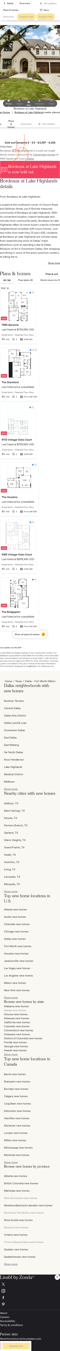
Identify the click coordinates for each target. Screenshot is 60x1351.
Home (8, 681)
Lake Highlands (13, 767)
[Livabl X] (30, 1284)
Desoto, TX (10, 818)
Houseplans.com (31, 1338)
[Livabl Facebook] (30, 1297)
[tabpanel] (30, 464)
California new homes (17, 1022)
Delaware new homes (17, 1034)
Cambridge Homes (44, 154)
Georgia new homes (16, 1046)
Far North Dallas (13, 752)
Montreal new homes (16, 1155)
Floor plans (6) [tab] (25, 280)
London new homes (16, 1133)
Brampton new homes (17, 1081)
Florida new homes (15, 1042)
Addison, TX (11, 803)
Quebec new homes (16, 1249)
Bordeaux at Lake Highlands (29, 112)
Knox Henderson (14, 759)
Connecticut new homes (18, 1030)
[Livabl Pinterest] (30, 1304)
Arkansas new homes (16, 1018)
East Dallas (10, 737)
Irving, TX (9, 869)
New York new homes (17, 990)
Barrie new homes (15, 1074)
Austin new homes (15, 916)
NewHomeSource (11, 1338)
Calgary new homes (16, 1096)
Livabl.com (31, 666)
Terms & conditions (11, 1325)
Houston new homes (16, 953)
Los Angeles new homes (18, 975)
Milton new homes (15, 1140)
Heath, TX (10, 854)
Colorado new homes (17, 1026)
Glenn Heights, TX (15, 840)
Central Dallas (12, 708)
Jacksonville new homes (18, 960)
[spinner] (57, 1277)
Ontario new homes (16, 1234)
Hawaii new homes (15, 1050)
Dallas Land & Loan (15, 722)
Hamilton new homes (16, 1118)
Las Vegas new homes (17, 968)
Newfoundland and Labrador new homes (28, 1205)
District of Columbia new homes (23, 1038)
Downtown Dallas (14, 730)
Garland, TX (11, 832)
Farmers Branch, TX (16, 825)
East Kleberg (11, 745)
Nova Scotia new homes (18, 1220)
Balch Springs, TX (14, 810)
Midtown (9, 781)
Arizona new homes (16, 1014)
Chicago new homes (16, 931)
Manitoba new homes (17, 1190)
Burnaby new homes (16, 1088)
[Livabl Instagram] (30, 1291)
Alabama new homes (16, 1006)
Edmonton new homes (17, 1111)
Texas (18, 681)
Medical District (13, 774)
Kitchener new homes (17, 1125)
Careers (5, 1317)
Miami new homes (15, 983)
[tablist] (30, 280)
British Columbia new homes (21, 1183)
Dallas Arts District (15, 715)
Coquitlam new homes (17, 1103)
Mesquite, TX (12, 884)
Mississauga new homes (18, 1147)
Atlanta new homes (15, 909)
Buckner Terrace (14, 700)
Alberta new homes (15, 1176)
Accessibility (7, 1321)
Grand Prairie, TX (14, 847)
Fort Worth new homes (17, 946)
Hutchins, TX (11, 862)
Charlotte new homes (17, 924)
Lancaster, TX (12, 876)
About (3, 1313)
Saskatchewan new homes (20, 1256)
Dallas (30, 158)
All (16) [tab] (7, 280)
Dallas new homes (15, 938)
